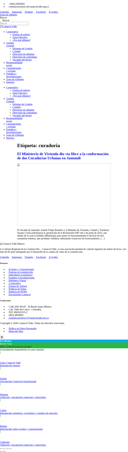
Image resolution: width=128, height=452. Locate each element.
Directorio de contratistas (24, 57)
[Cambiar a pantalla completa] (4, 448)
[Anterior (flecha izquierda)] (1, 451)
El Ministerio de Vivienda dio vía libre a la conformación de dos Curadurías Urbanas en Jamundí (62, 156)
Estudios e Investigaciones (13, 75)
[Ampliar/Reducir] (1, 448)
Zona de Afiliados (15, 79)
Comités (16, 51)
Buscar (3, 17)
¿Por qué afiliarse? (21, 40)
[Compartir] (7, 448)
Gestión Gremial (10, 44)
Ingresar (10, 82)
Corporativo (12, 31)
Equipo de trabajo (21, 34)
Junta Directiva (19, 37)
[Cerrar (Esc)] (10, 448)
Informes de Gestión (22, 48)
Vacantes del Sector (22, 59)
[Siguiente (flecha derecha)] (4, 451)
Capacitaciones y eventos (13, 69)
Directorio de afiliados (23, 54)
